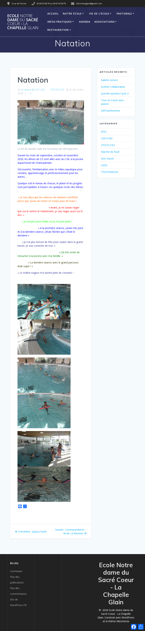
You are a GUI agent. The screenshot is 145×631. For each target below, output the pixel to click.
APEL (104, 131)
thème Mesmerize (118, 621)
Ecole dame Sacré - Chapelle (22, 22)
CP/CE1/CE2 (57, 89)
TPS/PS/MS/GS (109, 172)
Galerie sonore (109, 80)
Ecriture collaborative (113, 86)
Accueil (53, 13)
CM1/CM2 (106, 138)
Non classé (107, 158)
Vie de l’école (99, 13)
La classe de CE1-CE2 (32, 89)
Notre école (72, 13)
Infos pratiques (59, 21)
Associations (104, 21)
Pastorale (124, 13)
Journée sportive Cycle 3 (115, 93)
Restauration (58, 29)
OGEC (104, 165)
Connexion (16, 571)
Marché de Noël (110, 151)
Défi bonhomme (110, 110)
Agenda (84, 21)
